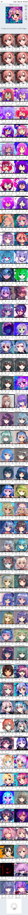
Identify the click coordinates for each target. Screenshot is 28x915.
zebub (11, 4)
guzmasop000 (4, 753)
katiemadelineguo (5, 429)
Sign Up (19, 1)
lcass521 (17, 663)
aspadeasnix (4, 411)
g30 (4, 807)
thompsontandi (4, 375)
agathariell (4, 249)
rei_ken (3, 357)
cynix (3, 735)
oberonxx (18, 879)
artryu (3, 267)
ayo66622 (18, 717)
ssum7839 (4, 825)
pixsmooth (4, 50)
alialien (18, 699)
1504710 (17, 393)
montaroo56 (18, 411)
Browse (25, 1)
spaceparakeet (18, 321)
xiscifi (4, 105)
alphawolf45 (18, 249)
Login (15, 1)
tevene (18, 825)
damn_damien (18, 735)
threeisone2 (3, 879)
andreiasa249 (18, 681)
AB (1, 1)
